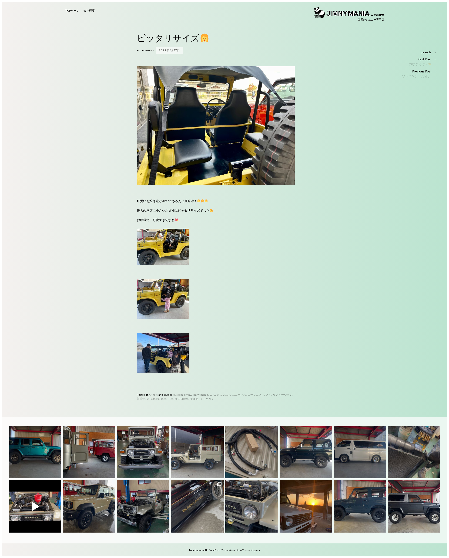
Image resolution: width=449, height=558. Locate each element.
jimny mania (200, 395)
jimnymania (147, 50)
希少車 (151, 399)
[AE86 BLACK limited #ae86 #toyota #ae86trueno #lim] (197, 506)
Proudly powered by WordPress (204, 550)
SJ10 (212, 395)
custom (178, 395)
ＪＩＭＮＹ (207, 399)
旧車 (170, 399)
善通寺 (141, 399)
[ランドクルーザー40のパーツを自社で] (251, 452)
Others (153, 395)
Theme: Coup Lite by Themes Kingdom (241, 550)
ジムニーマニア (252, 395)
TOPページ (72, 10)
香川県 (194, 399)
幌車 (163, 399)
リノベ (267, 395)
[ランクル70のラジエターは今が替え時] (414, 452)
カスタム (222, 395)
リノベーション (282, 395)
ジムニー (234, 395)
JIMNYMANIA (355, 13)
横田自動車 (182, 399)
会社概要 (89, 10)
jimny (187, 395)
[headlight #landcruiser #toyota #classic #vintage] (251, 506)
